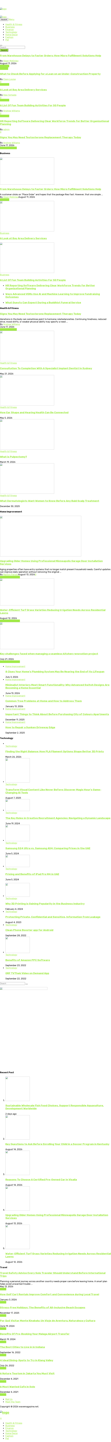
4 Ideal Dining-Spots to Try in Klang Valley (26, 1360)
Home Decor (11, 34)
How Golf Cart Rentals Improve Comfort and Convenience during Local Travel (49, 1294)
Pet (7, 40)
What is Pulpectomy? (13, 456)
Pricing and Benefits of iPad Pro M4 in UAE (32, 874)
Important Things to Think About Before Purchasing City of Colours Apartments (57, 714)
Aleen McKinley (11, 61)
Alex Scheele (9, 95)
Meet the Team (12, 1402)
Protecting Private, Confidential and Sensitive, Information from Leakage (52, 916)
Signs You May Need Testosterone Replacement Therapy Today (40, 137)
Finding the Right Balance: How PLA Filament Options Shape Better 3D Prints (54, 751)
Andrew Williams (11, 111)
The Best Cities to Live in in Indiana (22, 1347)
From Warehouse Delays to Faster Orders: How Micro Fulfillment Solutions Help (50, 55)
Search (4, 50)
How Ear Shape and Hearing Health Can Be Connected (34, 412)
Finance (9, 29)
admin (6, 129)
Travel (3, 1289)
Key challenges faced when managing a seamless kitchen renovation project (49, 653)
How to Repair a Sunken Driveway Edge (30, 727)
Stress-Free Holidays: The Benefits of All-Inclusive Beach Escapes (42, 1307)
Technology (11, 32)
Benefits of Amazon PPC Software (27, 960)
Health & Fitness (13, 24)
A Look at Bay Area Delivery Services (23, 89)
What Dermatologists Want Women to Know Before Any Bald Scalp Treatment (49, 500)
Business (10, 27)
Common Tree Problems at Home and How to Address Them (43, 701)
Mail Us (8, 1399)
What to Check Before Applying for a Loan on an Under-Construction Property (50, 73)
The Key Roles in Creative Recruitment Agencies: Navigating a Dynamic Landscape (57, 818)
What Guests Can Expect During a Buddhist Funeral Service (43, 302)
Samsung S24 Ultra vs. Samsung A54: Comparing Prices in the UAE (47, 848)
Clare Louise (9, 79)
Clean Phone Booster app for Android (29, 930)
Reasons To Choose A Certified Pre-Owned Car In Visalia (41, 1179)
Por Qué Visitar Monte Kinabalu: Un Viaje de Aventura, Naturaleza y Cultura (47, 1320)
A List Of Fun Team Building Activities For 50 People (33, 105)
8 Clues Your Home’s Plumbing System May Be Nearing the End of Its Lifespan (54, 671)
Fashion (9, 37)
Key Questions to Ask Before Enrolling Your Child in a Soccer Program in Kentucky (57, 1144)
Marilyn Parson (10, 574)
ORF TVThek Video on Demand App (27, 973)
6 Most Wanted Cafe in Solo (17, 1386)
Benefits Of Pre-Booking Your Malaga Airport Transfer (35, 1333)
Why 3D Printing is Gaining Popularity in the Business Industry (45, 903)
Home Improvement (10, 577)
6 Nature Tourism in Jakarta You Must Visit (27, 1373)
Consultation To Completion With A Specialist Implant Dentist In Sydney (46, 368)
